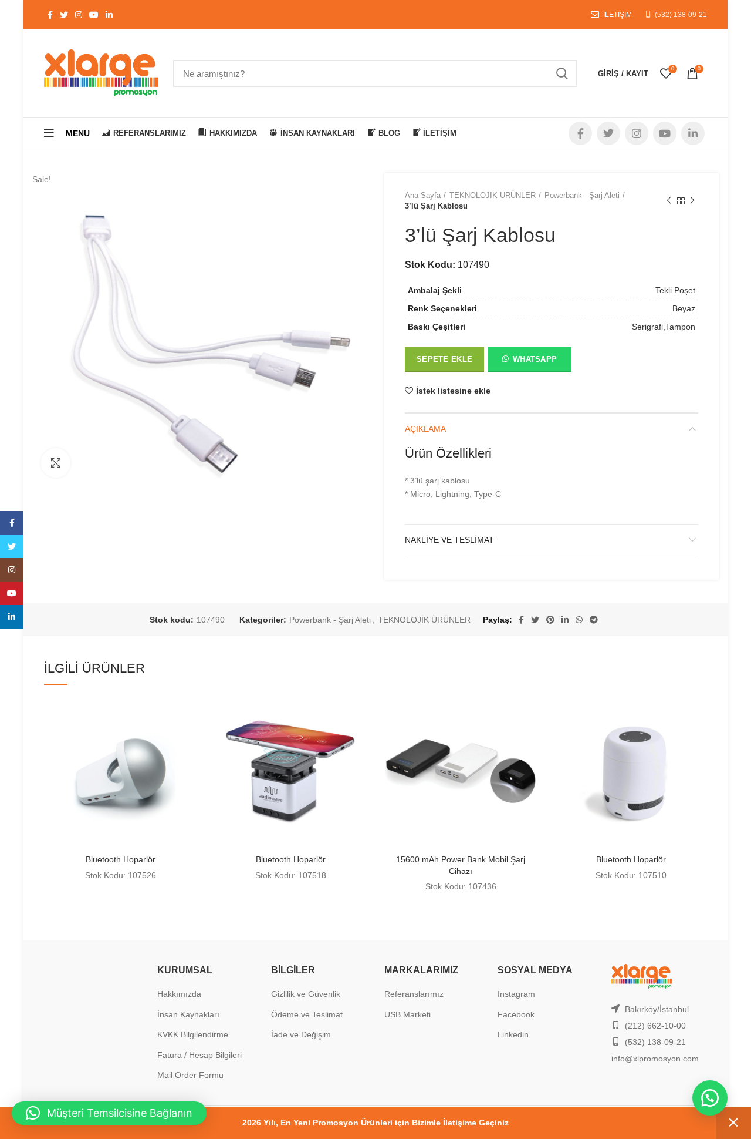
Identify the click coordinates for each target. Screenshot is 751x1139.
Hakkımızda (179, 994)
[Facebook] (11, 523)
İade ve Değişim (301, 1034)
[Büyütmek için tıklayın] (55, 463)
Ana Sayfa (423, 195)
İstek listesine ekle (453, 391)
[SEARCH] (561, 73)
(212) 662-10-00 (655, 1025)
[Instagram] (11, 570)
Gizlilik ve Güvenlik (305, 994)
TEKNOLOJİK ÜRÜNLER (492, 195)
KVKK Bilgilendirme (192, 1034)
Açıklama (425, 429)
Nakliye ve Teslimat (449, 540)
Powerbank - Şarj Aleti (582, 195)
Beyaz (683, 308)
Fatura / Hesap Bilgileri (199, 1055)
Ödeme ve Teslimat (307, 1014)
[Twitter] (11, 546)
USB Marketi (407, 1014)
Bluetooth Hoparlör (120, 859)
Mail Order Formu (190, 1075)
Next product (692, 201)
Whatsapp (535, 359)
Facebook (516, 1014)
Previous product (669, 201)
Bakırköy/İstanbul (657, 1009)
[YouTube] (11, 593)
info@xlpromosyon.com (655, 1058)
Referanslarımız (414, 994)
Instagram (516, 994)
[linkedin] (11, 617)
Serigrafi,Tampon (663, 326)
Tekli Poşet (675, 290)
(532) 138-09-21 (681, 15)
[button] (528, 362)
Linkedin (513, 1034)
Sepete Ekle (444, 359)
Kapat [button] (733, 1123)
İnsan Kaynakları (188, 1014)
